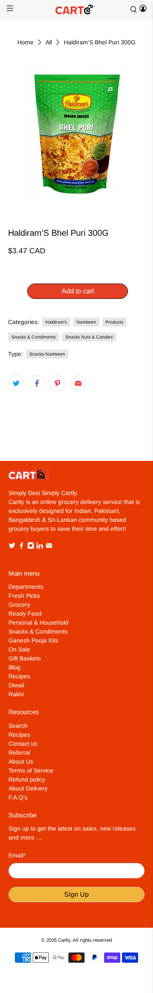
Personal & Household (38, 622)
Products (114, 321)
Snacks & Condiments (33, 336)
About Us (20, 761)
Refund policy (26, 779)
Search (18, 725)
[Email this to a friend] (78, 383)
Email (17, 855)
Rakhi (16, 694)
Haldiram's (56, 321)
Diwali (16, 685)
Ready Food (25, 613)
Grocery (19, 604)
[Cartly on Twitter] (12, 547)
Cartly (64, 940)
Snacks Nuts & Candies (89, 336)
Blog (14, 667)
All (48, 42)
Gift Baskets (24, 658)
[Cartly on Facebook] (21, 547)
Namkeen (86, 321)
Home (25, 42)
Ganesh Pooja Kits (33, 640)
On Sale (19, 649)
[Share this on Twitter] (16, 383)
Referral (19, 752)
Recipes (19, 676)
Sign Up (76, 894)
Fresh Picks (24, 595)
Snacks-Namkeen (47, 353)
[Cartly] (76, 9)
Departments (25, 586)
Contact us (22, 743)
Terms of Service (31, 770)
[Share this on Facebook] (37, 383)
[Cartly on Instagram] (30, 547)
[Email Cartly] (49, 547)
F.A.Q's (18, 797)
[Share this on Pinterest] (57, 383)
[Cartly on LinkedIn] (39, 547)
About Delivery (28, 788)
